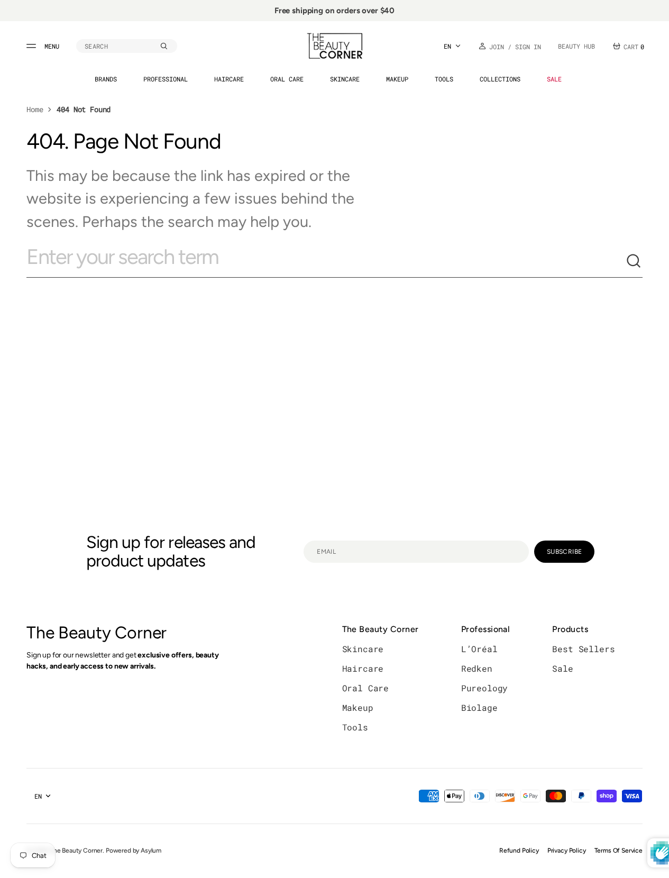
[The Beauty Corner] (335, 46)
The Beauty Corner (76, 850)
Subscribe (564, 551)
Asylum (151, 850)
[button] (126, 46)
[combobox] (326, 261)
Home (34, 109)
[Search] (634, 261)
